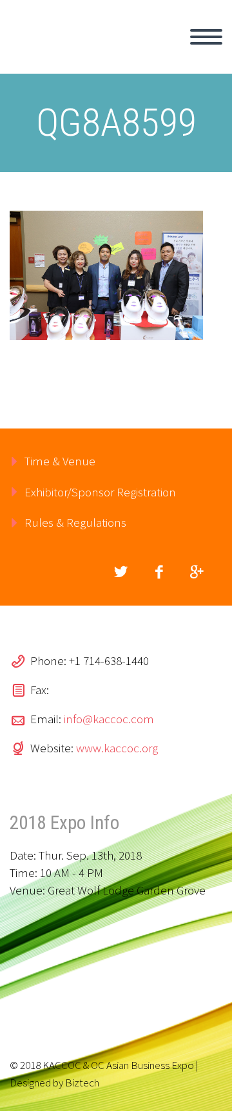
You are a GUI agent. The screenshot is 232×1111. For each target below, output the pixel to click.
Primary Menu (206, 37)
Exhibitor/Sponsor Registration (100, 492)
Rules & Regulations (75, 522)
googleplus (196, 572)
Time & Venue (59, 461)
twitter (120, 572)
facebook (158, 572)
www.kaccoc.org (117, 748)
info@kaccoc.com (109, 718)
